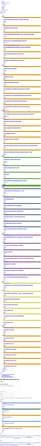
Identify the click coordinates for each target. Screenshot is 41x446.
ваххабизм (17, 444)
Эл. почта (2, 394)
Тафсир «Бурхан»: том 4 (8, 310)
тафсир (29, 437)
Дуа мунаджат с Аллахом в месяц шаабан (12, 159)
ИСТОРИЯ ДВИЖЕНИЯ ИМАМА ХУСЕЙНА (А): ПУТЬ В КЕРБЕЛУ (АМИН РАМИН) (19, 34)
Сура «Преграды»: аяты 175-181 (10, 360)
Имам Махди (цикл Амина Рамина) (11, 27)
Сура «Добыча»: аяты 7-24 (9, 338)
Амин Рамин (3, 435)
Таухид (14, 437)
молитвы (23, 444)
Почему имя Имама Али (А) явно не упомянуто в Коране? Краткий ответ (18, 237)
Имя (1, 393)
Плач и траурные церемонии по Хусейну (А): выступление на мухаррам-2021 (19, 114)
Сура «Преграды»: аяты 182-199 (10, 354)
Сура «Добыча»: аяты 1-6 (9, 343)
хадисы (32, 437)
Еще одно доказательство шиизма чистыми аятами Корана (16, 276)
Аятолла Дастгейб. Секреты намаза (11, 304)
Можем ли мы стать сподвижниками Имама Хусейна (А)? (15, 40)
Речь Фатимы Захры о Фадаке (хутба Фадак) (12, 223)
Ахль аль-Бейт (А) (9, 435)
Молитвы (3, 3)
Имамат (3, 7)
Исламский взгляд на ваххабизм (10, 68)
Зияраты (5, 4)
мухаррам (25, 444)
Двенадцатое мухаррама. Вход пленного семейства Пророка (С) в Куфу (18, 152)
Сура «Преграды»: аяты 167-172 (10, 366)
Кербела (1, 437)
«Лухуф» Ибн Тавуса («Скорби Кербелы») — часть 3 (14, 190)
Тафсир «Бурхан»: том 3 (8, 322)
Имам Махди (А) (24, 435)
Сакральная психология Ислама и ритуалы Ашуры (14, 53)
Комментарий (2, 391)
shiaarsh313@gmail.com (14, 445)
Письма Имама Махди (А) (9, 199)
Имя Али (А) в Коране (8, 251)
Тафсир (3, 9)
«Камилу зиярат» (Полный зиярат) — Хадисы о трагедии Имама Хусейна (18, 293)
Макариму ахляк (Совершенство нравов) (12, 299)
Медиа (4, 116)
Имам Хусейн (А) (37, 435)
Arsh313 (2, 445)
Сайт (1, 396)
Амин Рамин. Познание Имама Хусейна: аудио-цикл (14, 60)
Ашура (14, 435)
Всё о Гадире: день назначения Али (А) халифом (13, 245)
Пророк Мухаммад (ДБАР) (9, 437)
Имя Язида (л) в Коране (8, 76)
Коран (4, 437)
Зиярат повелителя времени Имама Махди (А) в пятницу (15, 180)
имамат (20, 437)
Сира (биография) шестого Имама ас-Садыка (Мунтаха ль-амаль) (17, 106)
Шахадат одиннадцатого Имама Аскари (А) (12, 127)
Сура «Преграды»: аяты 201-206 (10, 349)
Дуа (4, 5)
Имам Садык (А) (32, 435)
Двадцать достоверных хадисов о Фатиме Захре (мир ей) (15, 228)
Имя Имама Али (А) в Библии (9, 263)
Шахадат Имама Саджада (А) (9, 133)
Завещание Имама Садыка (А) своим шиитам (13, 205)
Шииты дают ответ (4, 369)
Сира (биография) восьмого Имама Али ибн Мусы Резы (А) (15, 101)
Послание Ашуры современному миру (11, 82)
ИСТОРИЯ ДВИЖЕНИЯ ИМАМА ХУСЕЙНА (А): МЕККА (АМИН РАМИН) (17, 47)
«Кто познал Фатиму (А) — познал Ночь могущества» (14, 216)
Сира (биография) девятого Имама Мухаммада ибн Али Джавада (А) (18, 95)
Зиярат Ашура (6, 174)
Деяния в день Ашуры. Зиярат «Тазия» (11, 167)
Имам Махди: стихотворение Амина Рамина (12, 121)
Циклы (3, 1)
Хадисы (3, 6)
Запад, (15, 435)
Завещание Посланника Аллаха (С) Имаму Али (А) (13, 211)
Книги (3, 8)
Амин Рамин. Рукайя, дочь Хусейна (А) (11, 139)
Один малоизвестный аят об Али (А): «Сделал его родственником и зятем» (19, 258)
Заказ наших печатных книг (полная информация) (14, 315)
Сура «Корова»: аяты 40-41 (9, 329)
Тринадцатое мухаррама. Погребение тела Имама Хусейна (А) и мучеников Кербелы (21, 145)
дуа (18, 437)
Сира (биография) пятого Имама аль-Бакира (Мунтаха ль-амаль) (17, 88)
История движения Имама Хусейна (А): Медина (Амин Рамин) (16, 19)
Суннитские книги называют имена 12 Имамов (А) (14, 270)
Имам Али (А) (19, 435)
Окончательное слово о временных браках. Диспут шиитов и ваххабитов (18, 285)
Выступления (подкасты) (6, 2)
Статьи (3, 64)
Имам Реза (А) (28, 435)
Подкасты (7, 116)
